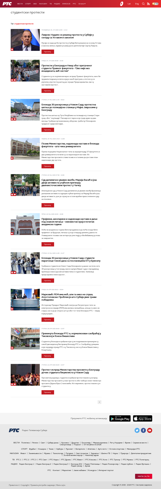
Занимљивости (35, 453)
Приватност (14, 485)
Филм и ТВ (105, 453)
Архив (87, 466)
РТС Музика (128, 459)
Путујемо (69, 453)
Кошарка (42, 449)
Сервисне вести (140, 443)
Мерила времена (100, 443)
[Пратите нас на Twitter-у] (137, 430)
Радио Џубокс (127, 464)
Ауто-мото (102, 449)
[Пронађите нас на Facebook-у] (143, 430)
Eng (137, 3)
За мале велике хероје (73, 455)
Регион (35, 443)
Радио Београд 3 (61, 464)
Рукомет (69, 449)
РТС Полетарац (142, 459)
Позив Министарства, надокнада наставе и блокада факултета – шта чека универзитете (70, 145)
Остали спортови (116, 449)
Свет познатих (82, 453)
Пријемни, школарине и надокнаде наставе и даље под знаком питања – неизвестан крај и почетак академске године (69, 221)
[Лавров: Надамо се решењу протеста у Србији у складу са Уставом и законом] (25, 40)
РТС (74, 4)
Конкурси (92, 470)
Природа (124, 453)
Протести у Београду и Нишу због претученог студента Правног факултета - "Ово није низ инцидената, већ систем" (67, 68)
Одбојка (59, 449)
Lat (129, 3)
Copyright (25, 485)
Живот (23, 453)
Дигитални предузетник (141, 453)
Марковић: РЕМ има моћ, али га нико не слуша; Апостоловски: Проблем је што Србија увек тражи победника (69, 297)
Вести (20, 4)
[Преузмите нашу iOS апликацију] (142, 418)
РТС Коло (103, 459)
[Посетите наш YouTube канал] (149, 430)
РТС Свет (43, 459)
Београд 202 (76, 464)
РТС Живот (78, 459)
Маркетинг (66, 470)
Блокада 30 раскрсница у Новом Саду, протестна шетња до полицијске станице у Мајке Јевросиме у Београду (69, 107)
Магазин (43, 4)
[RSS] (148, 4)
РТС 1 (18, 459)
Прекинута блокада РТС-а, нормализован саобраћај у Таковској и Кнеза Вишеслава (71, 335)
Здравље (95, 453)
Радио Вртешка (142, 464)
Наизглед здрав (92, 455)
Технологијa (58, 453)
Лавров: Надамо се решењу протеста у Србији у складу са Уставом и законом (68, 36)
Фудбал (32, 449)
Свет (43, 443)
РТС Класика (90, 459)
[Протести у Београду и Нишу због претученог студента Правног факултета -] (25, 70)
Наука (115, 453)
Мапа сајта (143, 476)
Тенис (51, 449)
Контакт (56, 470)
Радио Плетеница (92, 464)
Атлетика (91, 449)
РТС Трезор (115, 459)
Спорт (28, 4)
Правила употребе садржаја (42, 485)
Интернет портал (106, 470)
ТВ (51, 4)
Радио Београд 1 (26, 464)
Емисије (66, 4)
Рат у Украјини (116, 443)
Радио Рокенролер (110, 464)
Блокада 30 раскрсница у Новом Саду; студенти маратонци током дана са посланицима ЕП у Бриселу (71, 259)
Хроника (65, 443)
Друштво (75, 443)
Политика (25, 443)
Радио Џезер (76, 466)
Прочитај (47, 52)
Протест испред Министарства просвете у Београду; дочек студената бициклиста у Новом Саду (71, 371)
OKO (35, 4)
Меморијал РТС (133, 449)
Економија (86, 443)
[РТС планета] (121, 4)
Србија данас (53, 443)
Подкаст (77, 444)
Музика (47, 453)
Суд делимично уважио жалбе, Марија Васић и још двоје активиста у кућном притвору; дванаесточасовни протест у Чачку (69, 182)
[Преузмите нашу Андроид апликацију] (120, 418)
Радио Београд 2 (43, 464)
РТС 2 (26, 459)
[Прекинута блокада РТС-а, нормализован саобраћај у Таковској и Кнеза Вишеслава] (25, 338)
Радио (57, 4)
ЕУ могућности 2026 (92, 444)
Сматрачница (65, 444)
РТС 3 (33, 459)
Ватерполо (80, 449)
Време (127, 443)
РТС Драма (66, 459)
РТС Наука (54, 459)
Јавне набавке (79, 470)
